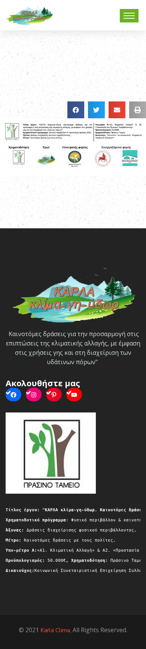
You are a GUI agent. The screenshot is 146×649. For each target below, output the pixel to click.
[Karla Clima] (29, 13)
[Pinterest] (54, 394)
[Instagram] (34, 394)
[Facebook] (13, 394)
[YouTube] (74, 394)
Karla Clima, (55, 630)
